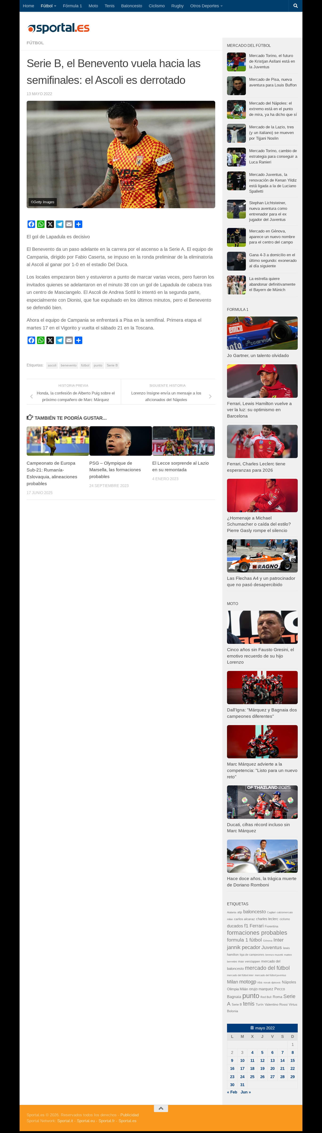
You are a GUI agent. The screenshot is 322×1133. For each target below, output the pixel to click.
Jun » (246, 1092)
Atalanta (231, 912)
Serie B (112, 365)
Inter (278, 939)
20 (272, 1068)
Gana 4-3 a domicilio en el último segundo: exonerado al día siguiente (273, 260)
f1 (246, 925)
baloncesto (254, 911)
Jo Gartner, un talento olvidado (258, 355)
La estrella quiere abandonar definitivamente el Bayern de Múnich (272, 284)
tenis (249, 1004)
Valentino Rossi (276, 1004)
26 (262, 1077)
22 (292, 1068)
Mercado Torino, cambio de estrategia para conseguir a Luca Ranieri (273, 156)
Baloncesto (131, 6)
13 (272, 1060)
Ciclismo (157, 6)
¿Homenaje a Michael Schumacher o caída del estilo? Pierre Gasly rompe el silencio (259, 524)
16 (232, 1068)
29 (292, 1077)
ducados (235, 926)
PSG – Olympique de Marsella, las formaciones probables (115, 470)
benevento (69, 365)
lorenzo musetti (274, 954)
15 (292, 1060)
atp (239, 912)
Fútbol (47, 6)
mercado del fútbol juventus (270, 975)
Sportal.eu (86, 1121)
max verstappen (249, 961)
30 (232, 1085)
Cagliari (271, 912)
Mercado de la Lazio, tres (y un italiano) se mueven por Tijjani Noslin (271, 132)
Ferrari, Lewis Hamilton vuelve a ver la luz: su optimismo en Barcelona (259, 409)
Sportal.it (65, 1121)
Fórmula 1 (72, 6)
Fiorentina (271, 926)
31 (242, 1085)
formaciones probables (257, 932)
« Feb (232, 1092)
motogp (247, 982)
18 (252, 1068)
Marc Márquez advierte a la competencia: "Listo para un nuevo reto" (262, 770)
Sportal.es (127, 1121)
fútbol (85, 365)
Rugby (177, 6)
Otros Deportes (204, 6)
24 (242, 1077)
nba (259, 982)
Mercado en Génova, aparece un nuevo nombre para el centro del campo (272, 236)
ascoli (52, 365)
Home (28, 6)
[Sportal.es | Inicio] (58, 28)
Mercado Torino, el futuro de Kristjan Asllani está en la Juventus (272, 61)
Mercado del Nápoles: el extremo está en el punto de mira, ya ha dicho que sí (273, 109)
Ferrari (257, 925)
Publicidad (129, 1115)
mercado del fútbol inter (240, 975)
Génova (267, 940)
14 (282, 1060)
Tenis (110, 6)
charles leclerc (267, 919)
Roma (277, 997)
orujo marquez (261, 989)
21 (282, 1068)
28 (282, 1077)
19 (262, 1068)
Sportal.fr (107, 1121)
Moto (93, 6)
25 (252, 1077)
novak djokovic (272, 982)
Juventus (271, 947)
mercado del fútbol (267, 968)
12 (262, 1060)
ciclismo (285, 919)
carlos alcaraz (244, 919)
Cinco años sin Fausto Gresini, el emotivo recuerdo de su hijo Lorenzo (260, 656)
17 (242, 1068)
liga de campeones (252, 954)
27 (272, 1077)
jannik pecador (243, 947)
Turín (260, 1004)
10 (242, 1060)
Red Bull (266, 997)
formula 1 (237, 939)
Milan (232, 981)
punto (98, 365)
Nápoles (289, 982)
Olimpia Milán (237, 989)
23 (232, 1077)
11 (252, 1060)
